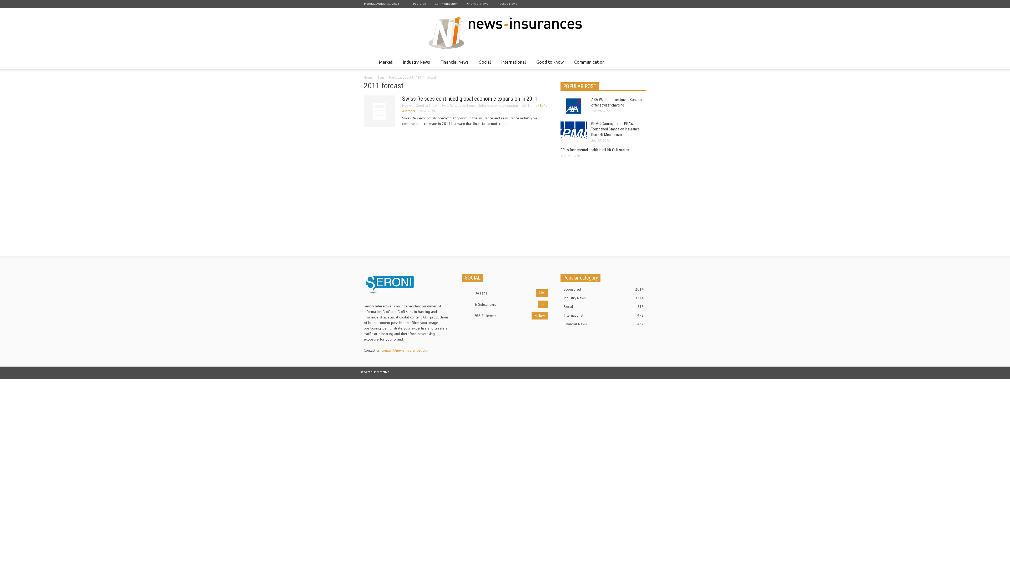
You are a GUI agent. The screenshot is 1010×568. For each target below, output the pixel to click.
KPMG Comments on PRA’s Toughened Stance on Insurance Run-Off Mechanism (615, 129)
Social (483, 64)
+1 (543, 304)
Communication (446, 4)
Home (368, 77)
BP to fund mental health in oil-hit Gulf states (594, 150)
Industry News (507, 4)
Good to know (548, 64)
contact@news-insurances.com (405, 350)
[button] (641, 61)
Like (542, 293)
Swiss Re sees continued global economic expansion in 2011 (470, 98)
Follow (540, 315)
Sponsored (604, 289)
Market (384, 64)
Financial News (477, 4)
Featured (419, 4)
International (512, 64)
